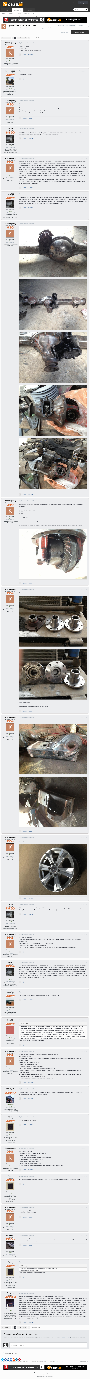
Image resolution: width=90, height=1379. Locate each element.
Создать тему (64, 32)
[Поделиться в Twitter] (2, 1359)
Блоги (19, 13)
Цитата (24, 54)
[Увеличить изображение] (53, 251)
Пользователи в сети (29, 13)
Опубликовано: (26, 43)
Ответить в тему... (18, 1345)
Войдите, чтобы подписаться (67, 25)
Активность (29, 10)
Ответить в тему (80, 32)
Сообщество (17, 10)
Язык (35, 1373)
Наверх (30, 54)
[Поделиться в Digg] (8, 1359)
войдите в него (66, 1337)
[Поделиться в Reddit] (14, 1359)
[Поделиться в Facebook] (5, 1359)
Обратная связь (50, 1373)
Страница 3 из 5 (35, 37)
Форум (3, 13)
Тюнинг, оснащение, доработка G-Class (41, 28)
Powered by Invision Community (45, 1376)
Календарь (11, 13)
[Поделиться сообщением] (86, 43)
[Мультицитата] (20, 55)
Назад (6, 37)
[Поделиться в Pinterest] (19, 1359)
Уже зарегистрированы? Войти (67, 3)
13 (86, 25)
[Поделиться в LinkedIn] (16, 1359)
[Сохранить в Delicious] (11, 1359)
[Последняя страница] (29, 38)
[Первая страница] (2, 38)
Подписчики (80, 25)
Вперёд (24, 37)
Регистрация (83, 3)
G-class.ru (6, 10)
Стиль (41, 1373)
